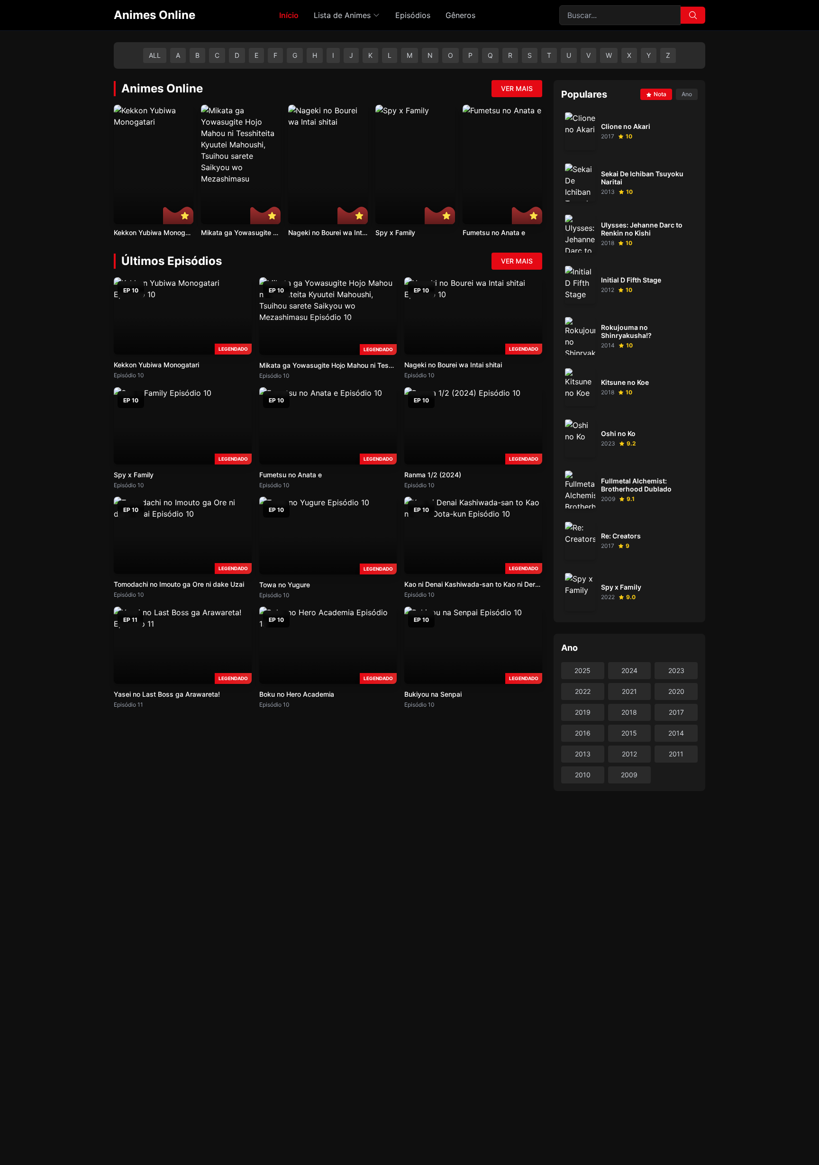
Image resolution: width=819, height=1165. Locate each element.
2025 (582, 670)
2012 (629, 754)
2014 (676, 733)
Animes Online (154, 15)
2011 (676, 754)
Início (289, 15)
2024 (629, 670)
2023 (676, 670)
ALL (155, 55)
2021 (629, 691)
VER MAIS (517, 88)
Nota (660, 94)
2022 (583, 691)
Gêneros (460, 15)
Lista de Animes (342, 15)
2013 (583, 754)
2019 (583, 712)
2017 (676, 712)
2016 (583, 733)
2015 (629, 733)
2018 (629, 712)
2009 (629, 775)
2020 (676, 691)
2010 (583, 775)
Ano (687, 94)
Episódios (412, 15)
